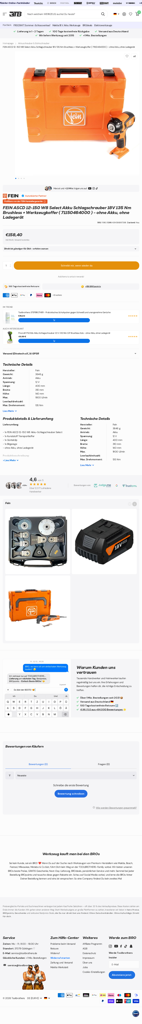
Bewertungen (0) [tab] (38, 764)
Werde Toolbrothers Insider (120, 955)
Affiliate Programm (92, 943)
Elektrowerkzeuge (103, 25)
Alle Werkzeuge (5, 14)
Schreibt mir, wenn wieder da (76, 265)
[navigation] (16, 178)
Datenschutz (89, 953)
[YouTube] (89, 188)
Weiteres (90, 937)
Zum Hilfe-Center (64, 937)
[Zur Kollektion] (134, 504)
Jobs (85, 967)
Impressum (88, 957)
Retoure (54, 948)
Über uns (87, 962)
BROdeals (87, 25)
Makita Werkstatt (59, 967)
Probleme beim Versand (63, 943)
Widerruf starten (60, 957)
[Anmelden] (124, 14)
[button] (54, 320)
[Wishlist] (127, 56)
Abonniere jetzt (122, 974)
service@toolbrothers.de (23, 965)
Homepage (8, 43)
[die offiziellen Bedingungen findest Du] (44, 201)
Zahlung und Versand (61, 962)
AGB (85, 948)
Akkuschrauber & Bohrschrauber (34, 43)
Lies (8, 411)
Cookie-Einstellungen (94, 971)
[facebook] (121, 946)
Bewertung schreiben (71, 793)
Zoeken (103, 14)
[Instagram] (93, 188)
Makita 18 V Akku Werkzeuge (66, 25)
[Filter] (9, 775)
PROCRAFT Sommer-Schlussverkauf (32, 25)
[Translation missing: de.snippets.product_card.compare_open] (130, 14)
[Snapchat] (131, 946)
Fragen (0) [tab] (104, 764)
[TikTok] (97, 188)
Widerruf (55, 953)
